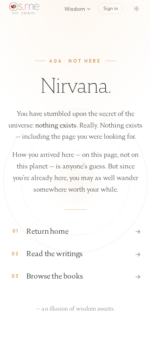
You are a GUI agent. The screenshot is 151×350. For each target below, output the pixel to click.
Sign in (110, 8)
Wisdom (74, 8)
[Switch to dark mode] (136, 8)
